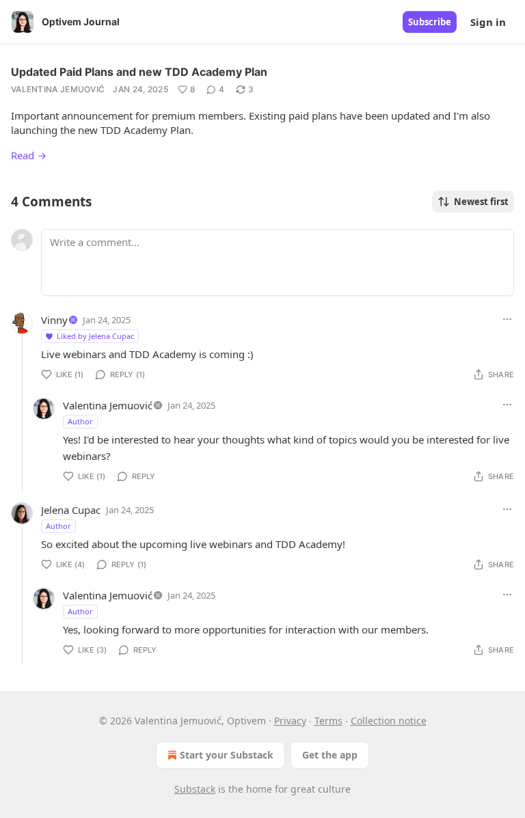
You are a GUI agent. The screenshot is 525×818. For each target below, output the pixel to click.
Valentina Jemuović (58, 89)
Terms (328, 720)
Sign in (488, 22)
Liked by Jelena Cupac (95, 336)
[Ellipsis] (507, 319)
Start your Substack (226, 754)
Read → (28, 155)
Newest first (481, 201)
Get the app (330, 754)
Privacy (290, 720)
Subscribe (429, 22)
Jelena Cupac (70, 510)
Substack (194, 788)
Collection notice (389, 720)
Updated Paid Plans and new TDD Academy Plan (139, 72)
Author (80, 421)
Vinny (54, 320)
